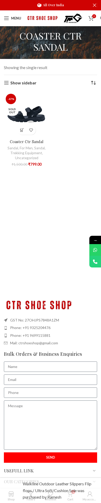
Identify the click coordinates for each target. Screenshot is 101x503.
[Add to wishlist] (31, 130)
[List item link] (50, 328)
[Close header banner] (94, 5)
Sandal (13, 148)
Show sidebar (23, 82)
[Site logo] (41, 17)
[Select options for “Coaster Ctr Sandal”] (22, 130)
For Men (26, 148)
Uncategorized (26, 158)
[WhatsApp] (95, 250)
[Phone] (95, 261)
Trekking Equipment (26, 153)
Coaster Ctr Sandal (26, 141)
